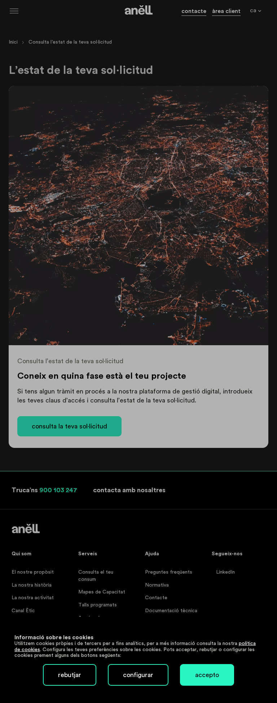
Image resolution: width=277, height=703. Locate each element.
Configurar (138, 675)
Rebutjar (69, 675)
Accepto (207, 675)
